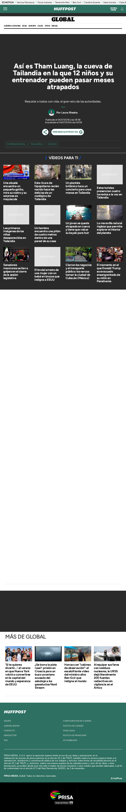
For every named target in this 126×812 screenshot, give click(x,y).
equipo (7, 721)
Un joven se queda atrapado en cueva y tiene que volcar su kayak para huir (78, 228)
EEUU (24, 26)
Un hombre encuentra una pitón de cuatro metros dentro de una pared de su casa (47, 234)
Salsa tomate (109, 2)
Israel (55, 26)
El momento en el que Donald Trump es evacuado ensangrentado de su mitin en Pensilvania (109, 273)
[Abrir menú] (5, 9)
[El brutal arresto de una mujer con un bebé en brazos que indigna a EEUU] (47, 257)
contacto (9, 730)
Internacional (16, 144)
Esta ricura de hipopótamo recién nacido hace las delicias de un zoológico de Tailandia (46, 191)
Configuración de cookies (77, 721)
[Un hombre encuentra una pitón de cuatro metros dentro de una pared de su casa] (47, 215)
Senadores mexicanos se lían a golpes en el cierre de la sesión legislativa (15, 271)
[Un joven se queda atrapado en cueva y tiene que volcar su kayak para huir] (79, 212)
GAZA (40, 26)
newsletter (10, 735)
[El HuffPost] (65, 9)
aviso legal (69, 730)
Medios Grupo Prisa (63, 803)
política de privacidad (74, 735)
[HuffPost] (15, 711)
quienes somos (12, 726)
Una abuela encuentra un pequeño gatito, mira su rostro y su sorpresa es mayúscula (14, 191)
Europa (32, 26)
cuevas (52, 144)
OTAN (47, 26)
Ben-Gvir (77, 2)
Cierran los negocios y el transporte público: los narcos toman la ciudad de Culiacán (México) (79, 271)
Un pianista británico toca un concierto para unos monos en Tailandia (78, 187)
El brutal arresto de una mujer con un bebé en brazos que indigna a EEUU (47, 274)
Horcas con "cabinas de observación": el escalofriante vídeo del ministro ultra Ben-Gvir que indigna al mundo (77, 673)
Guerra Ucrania (12, 26)
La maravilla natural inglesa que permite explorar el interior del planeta (109, 228)
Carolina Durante (92, 2)
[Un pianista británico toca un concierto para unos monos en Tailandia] (79, 172)
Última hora (113, 9)
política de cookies (73, 726)
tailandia (37, 144)
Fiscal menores (45, 2)
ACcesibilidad (70, 740)
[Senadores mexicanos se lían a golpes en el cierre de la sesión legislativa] (16, 254)
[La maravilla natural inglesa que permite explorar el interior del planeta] (110, 212)
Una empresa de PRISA (63, 795)
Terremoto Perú (62, 2)
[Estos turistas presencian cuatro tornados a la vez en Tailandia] (110, 175)
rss (6, 740)
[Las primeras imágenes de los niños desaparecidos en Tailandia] (16, 215)
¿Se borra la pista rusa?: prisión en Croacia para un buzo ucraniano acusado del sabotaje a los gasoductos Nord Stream (46, 676)
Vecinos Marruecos (25, 2)
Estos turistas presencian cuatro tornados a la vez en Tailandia (109, 192)
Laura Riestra (69, 112)
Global (63, 19)
